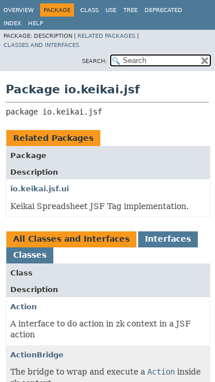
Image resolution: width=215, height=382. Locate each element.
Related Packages (106, 36)
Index (12, 23)
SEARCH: (94, 61)
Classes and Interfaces (41, 45)
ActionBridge (37, 355)
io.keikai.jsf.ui (39, 188)
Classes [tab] (29, 254)
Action (23, 306)
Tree (130, 10)
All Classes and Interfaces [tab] (71, 238)
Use (110, 10)
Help (35, 23)
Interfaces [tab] (168, 238)
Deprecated (163, 10)
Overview (18, 10)
